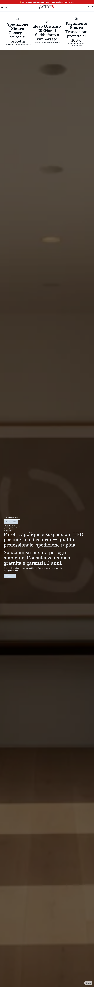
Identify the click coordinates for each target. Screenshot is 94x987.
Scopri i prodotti (11, 522)
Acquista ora (9, 576)
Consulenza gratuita (12, 517)
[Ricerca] (6, 7)
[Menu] (2, 7)
